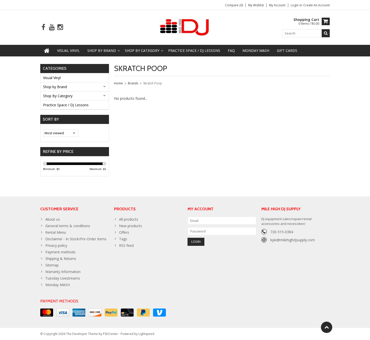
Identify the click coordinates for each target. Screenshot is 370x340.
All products (128, 219)
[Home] (46, 50)
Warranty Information (63, 271)
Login (295, 5)
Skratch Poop (152, 83)
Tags (123, 238)
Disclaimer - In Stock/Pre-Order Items (75, 238)
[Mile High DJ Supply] (185, 26)
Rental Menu (55, 232)
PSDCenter (110, 334)
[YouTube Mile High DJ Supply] (52, 27)
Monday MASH (255, 50)
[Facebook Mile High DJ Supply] (43, 27)
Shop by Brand (101, 50)
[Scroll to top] (326, 327)
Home (118, 83)
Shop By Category (142, 50)
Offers (124, 232)
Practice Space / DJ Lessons (194, 50)
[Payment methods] (46, 313)
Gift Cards (287, 50)
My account (277, 5)
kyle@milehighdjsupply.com (292, 239)
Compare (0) (234, 5)
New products (130, 225)
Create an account (316, 5)
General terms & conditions (67, 225)
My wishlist (256, 5)
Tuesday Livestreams (62, 278)
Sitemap (52, 265)
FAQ (231, 50)
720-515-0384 (281, 231)
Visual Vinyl (68, 50)
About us (52, 219)
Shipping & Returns (60, 258)
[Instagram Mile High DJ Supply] (60, 27)
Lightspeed (146, 334)
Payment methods (60, 252)
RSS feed (126, 245)
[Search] (326, 33)
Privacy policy (56, 245)
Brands (133, 83)
